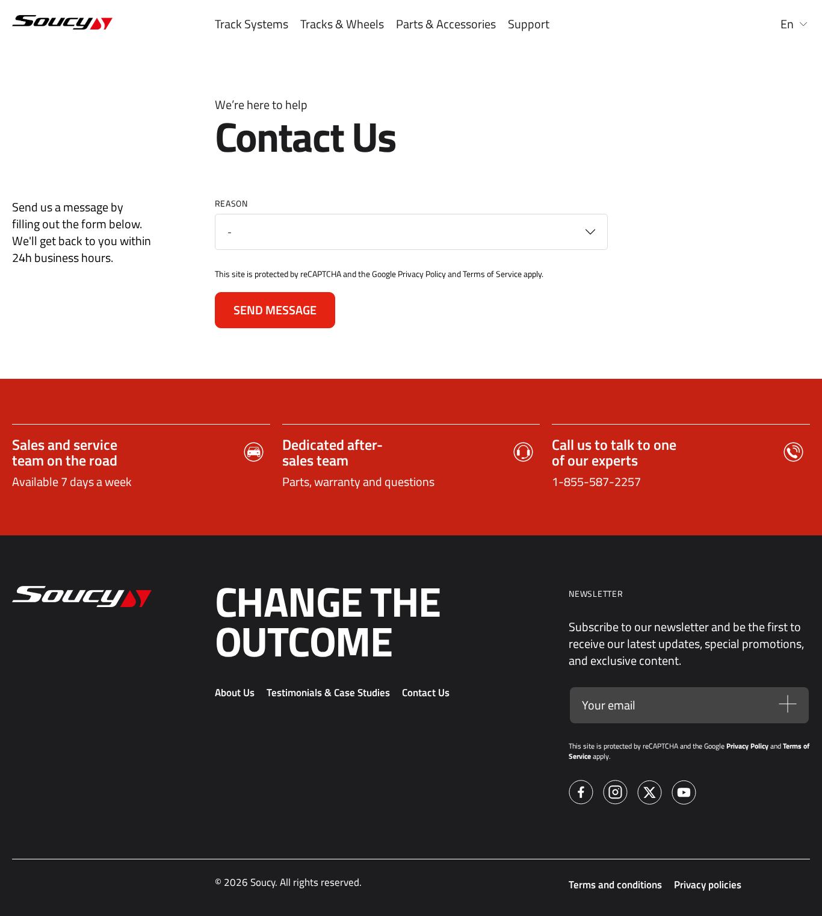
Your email (608, 705)
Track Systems (251, 24)
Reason (231, 203)
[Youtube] (684, 794)
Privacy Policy (422, 273)
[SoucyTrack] (56, 24)
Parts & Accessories (446, 24)
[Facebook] (581, 794)
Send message (275, 310)
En (787, 24)
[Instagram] (615, 794)
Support (528, 24)
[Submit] (788, 705)
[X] (649, 794)
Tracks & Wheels (342, 24)
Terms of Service (492, 273)
